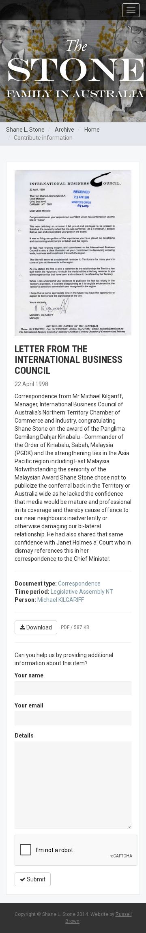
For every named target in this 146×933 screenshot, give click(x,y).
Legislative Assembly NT (82, 591)
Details (24, 735)
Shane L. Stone (25, 129)
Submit (35, 879)
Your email (29, 705)
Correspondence (79, 583)
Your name (29, 675)
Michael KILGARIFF (60, 600)
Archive (64, 129)
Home (92, 129)
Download (38, 627)
